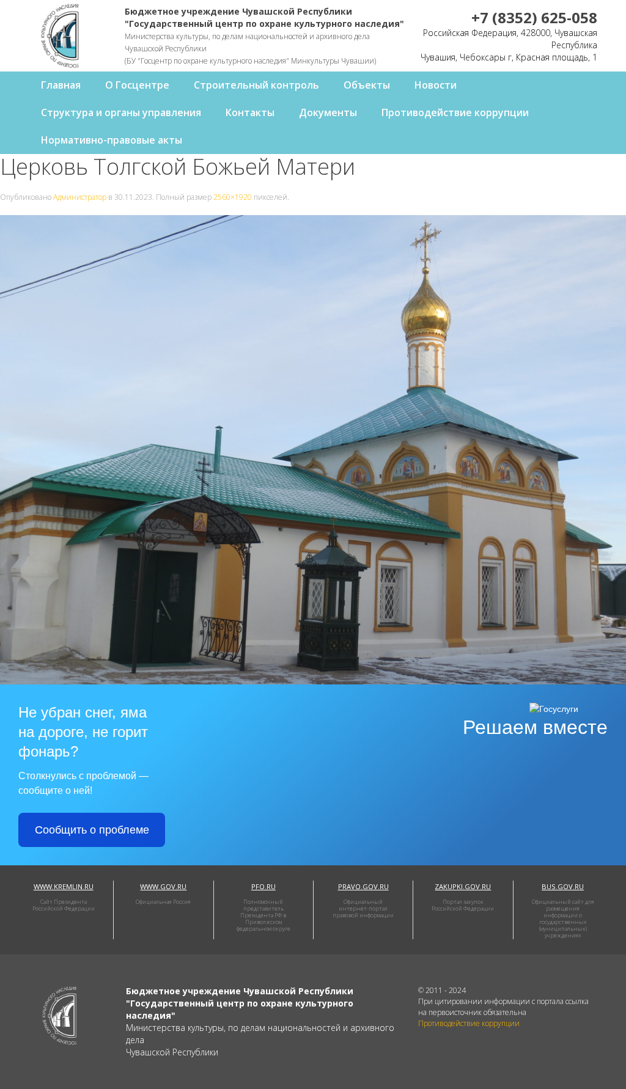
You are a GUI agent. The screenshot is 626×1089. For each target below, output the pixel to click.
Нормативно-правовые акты (111, 140)
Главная (61, 85)
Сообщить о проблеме (92, 830)
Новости (435, 85)
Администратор (79, 197)
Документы (328, 112)
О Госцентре (137, 85)
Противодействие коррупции (455, 112)
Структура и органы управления (121, 112)
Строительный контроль (256, 85)
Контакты (250, 112)
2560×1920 (232, 197)
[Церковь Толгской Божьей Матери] (313, 449)
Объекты (367, 85)
